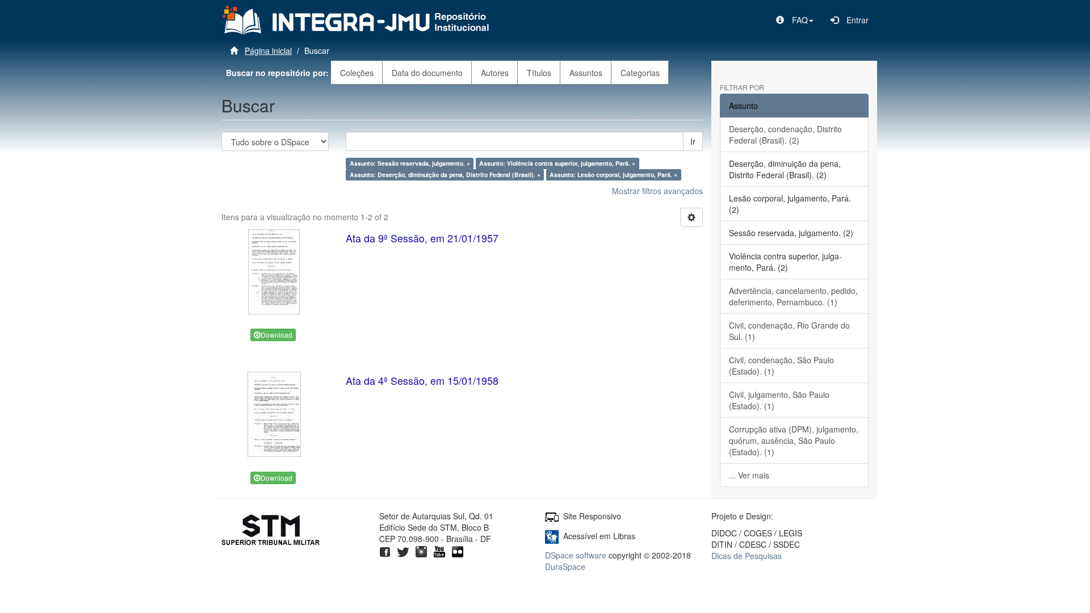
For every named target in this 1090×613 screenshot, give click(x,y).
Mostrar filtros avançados (657, 190)
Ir (692, 141)
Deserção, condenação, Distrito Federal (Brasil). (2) (785, 134)
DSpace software (575, 555)
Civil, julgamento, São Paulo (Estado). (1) (779, 400)
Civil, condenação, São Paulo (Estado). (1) (781, 365)
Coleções (357, 72)
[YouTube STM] (439, 550)
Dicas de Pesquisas (746, 555)
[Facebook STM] (385, 550)
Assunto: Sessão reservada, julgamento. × (410, 163)
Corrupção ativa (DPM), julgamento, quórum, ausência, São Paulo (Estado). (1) (793, 440)
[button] (795, 20)
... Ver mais (749, 475)
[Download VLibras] (552, 535)
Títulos (539, 72)
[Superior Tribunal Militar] (271, 531)
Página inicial (268, 50)
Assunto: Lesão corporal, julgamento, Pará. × (613, 174)
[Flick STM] (457, 550)
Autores (495, 72)
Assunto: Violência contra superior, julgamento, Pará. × (557, 163)
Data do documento (427, 72)
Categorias (640, 72)
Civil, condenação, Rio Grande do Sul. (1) (789, 331)
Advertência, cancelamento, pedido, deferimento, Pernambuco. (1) (793, 296)
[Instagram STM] (421, 550)
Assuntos (585, 72)
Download (276, 334)
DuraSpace (565, 566)
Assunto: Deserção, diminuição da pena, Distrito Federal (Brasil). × (445, 174)
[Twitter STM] (403, 550)
